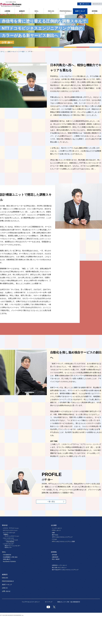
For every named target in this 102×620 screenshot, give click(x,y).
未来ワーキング (80, 11)
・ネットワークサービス (8, 532)
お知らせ (5, 588)
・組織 (53, 532)
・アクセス (54, 539)
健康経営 (22, 11)
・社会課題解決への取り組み (10, 557)
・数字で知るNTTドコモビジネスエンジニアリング (64, 569)
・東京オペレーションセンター (12, 545)
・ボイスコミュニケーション (10, 530)
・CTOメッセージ (56, 530)
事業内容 (5, 525)
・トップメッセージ (56, 528)
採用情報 (94, 11)
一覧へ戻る (51, 501)
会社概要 (54, 525)
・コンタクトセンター (8, 544)
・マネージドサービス (8, 538)
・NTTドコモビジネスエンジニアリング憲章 (63, 541)
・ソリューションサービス (11, 540)
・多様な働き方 (6, 559)
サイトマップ (96, 4)
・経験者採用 (54, 557)
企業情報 (7, 11)
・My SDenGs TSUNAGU (9, 561)
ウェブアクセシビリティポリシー (31, 602)
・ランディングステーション (11, 536)
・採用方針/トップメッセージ (59, 565)
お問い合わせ (85, 4)
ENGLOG (51, 11)
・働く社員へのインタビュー (59, 567)
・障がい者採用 (55, 559)
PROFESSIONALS (66, 11)
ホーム (2, 51)
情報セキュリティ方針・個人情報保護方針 (68, 602)
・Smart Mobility (9, 541)
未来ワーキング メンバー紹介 (16, 51)
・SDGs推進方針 (6, 554)
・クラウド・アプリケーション (10, 528)
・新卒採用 (54, 554)
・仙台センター (8, 547)
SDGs (36, 11)
